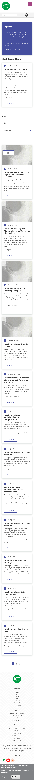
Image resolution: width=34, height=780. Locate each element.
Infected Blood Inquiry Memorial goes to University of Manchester (17, 231)
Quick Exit (30, 4)
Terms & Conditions (17, 713)
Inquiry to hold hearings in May (16, 630)
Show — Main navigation (32, 15)
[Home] (6, 6)
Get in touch (17, 705)
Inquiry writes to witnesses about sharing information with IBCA (16, 380)
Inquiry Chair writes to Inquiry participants (14, 289)
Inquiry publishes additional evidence (17, 453)
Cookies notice (17, 716)
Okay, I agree (6, 777)
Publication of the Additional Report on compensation (13, 489)
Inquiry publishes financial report (16, 345)
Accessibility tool (17, 720)
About (17, 694)
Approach (17, 696)
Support (17, 703)
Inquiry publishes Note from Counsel (14, 593)
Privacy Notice (17, 718)
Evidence (17, 701)
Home (17, 692)
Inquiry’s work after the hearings (15, 561)
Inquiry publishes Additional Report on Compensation (13, 417)
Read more (10, 103)
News (17, 699)
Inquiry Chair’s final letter (16, 69)
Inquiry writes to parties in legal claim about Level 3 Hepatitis (16, 174)
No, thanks (16, 777)
